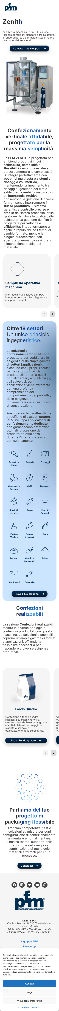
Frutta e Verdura (14, 535)
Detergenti (45, 486)
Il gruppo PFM (29, 941)
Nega (30, 992)
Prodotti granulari (14, 511)
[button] (29, 48)
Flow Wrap (29, 946)
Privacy (35, 1007)
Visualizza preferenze (29, 1000)
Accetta (29, 983)
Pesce (29, 510)
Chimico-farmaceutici (29, 559)
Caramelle (29, 582)
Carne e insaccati (29, 535)
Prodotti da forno (14, 463)
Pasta (45, 534)
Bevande (29, 462)
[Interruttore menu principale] (52, 7)
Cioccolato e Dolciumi (14, 487)
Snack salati (14, 582)
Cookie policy (24, 1007)
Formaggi (45, 462)
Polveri (45, 558)
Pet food (14, 558)
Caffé (29, 486)
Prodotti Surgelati (45, 511)
